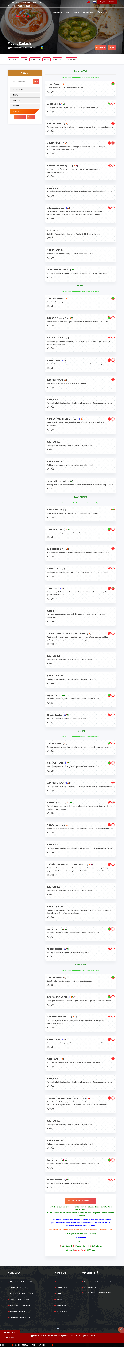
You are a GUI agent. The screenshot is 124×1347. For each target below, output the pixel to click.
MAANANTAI (13, 59)
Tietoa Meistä (57, 12)
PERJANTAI (57, 59)
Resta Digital (81, 1335)
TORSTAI (46, 59)
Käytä (36, 81)
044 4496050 (17, 6)
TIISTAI (24, 59)
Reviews (73, 59)
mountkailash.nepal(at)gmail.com (27, 2)
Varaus (76, 12)
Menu (68, 12)
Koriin (95, 13)
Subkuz (92, 1335)
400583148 (30, 6)
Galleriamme (88, 12)
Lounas (112, 47)
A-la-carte (100, 47)
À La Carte (11, 1332)
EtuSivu (45, 12)
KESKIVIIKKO (35, 59)
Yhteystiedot (102, 12)
